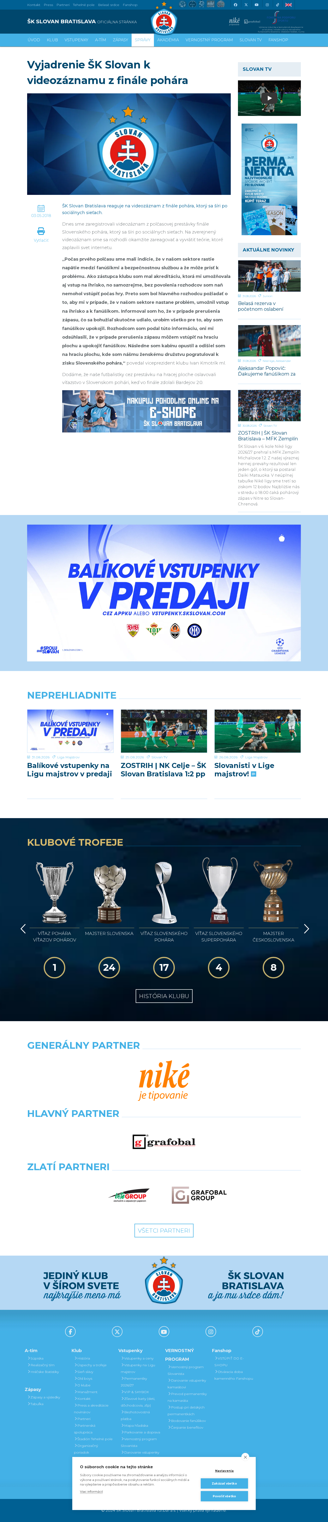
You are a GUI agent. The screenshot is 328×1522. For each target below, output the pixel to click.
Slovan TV (270, 425)
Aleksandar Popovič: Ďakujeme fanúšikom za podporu (267, 371)
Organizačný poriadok (86, 1449)
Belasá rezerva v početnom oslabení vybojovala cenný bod (264, 306)
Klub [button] (52, 40)
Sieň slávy (85, 1372)
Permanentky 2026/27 (134, 1381)
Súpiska (36, 1358)
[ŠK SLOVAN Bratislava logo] (164, 18)
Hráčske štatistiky (44, 1372)
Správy (143, 40)
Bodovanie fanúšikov (188, 1421)
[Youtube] (256, 5)
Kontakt (84, 1398)
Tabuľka (36, 1404)
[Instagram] (267, 5)
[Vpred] (305, 929)
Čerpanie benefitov (187, 1427)
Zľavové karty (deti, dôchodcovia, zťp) (138, 1402)
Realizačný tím (42, 1365)
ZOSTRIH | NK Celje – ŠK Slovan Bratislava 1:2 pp (163, 769)
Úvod (34, 40)
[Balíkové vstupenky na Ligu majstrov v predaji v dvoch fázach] (70, 731)
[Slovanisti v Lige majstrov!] (257, 731)
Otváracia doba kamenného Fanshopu (233, 1375)
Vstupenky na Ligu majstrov (138, 1368)
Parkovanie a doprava (142, 1432)
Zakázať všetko (224, 1483)
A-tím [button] (100, 40)
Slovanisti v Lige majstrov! (244, 769)
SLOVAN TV (251, 40)
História (83, 1358)
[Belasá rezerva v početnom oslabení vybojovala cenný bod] (269, 276)
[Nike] (164, 1081)
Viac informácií (91, 1491)
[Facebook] (235, 5)
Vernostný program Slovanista (139, 1442)
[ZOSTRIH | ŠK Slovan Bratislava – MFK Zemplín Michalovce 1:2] (269, 405)
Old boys (84, 1378)
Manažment (87, 1392)
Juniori (267, 296)
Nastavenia (224, 1471)
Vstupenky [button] (76, 40)
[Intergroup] (129, 1195)
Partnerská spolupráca (84, 1428)
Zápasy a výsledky (45, 1397)
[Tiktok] (277, 5)
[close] (245, 1457)
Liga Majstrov (68, 757)
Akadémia (168, 40)
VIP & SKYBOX (136, 1392)
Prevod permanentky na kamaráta (187, 1397)
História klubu (164, 996)
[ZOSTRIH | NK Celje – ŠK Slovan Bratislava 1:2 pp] (164, 731)
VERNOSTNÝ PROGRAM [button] (209, 40)
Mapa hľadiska (136, 1425)
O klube (84, 1385)
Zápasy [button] (120, 40)
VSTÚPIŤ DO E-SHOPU (229, 1361)
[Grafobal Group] (199, 1195)
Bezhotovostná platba (135, 1415)
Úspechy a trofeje (92, 1365)
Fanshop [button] (278, 40)
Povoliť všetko (224, 1496)
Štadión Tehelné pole (95, 1439)
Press (48, 5)
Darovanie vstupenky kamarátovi (140, 1455)
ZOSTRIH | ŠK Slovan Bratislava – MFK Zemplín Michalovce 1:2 (268, 435)
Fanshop (130, 5)
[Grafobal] (164, 1142)
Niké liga (268, 361)
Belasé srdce (108, 5)
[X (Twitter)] (246, 5)
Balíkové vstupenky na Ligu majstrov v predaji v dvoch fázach (69, 769)
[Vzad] (22, 929)
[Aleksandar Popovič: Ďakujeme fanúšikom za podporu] (269, 341)
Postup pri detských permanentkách (186, 1410)
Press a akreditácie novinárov (91, 1408)
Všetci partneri (164, 1230)
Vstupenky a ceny (138, 1358)
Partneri (84, 1419)
